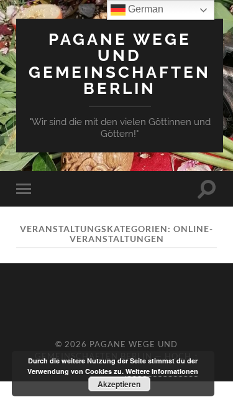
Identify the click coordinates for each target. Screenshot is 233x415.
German (144, 9)
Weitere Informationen (162, 371)
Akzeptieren (119, 383)
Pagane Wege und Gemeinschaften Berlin (120, 63)
